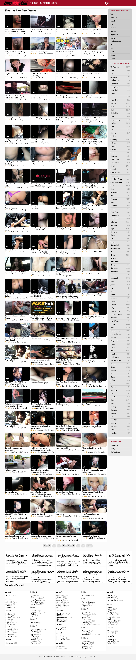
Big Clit (8, 623)
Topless (110, 619)
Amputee (120, 77)
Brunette (45, 120)
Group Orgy (61, 606)
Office (120, 380)
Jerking (59, 628)
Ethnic (120, 209)
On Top (85, 604)
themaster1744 (106, 252)
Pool (120, 417)
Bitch (120, 107)
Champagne (35, 597)
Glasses (59, 600)
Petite (84, 616)
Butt (120, 130)
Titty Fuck (111, 618)
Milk (58, 646)
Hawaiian (120, 252)
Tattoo (110, 609)
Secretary (85, 643)
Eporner (84, 56)
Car (28, 362)
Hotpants (60, 619)
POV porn (114, 449)
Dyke (33, 616)
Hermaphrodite (62, 618)
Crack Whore (120, 173)
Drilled (33, 614)
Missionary (86, 595)
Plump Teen (86, 621)
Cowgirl (120, 169)
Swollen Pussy (112, 600)
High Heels (114, 35)
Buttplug (8, 636)
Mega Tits (120, 341)
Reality (49, 34)
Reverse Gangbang (89, 635)
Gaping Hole (120, 245)
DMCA (64, 657)
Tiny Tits (110, 614)
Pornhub (7, 34)
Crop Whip (120, 176)
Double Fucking (37, 612)
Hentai (120, 255)
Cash (33, 595)
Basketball (120, 90)
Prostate (120, 426)
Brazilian (8, 629)
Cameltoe (9, 643)
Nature (120, 364)
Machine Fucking (120, 314)
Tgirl (109, 611)
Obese (120, 377)
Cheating (120, 140)
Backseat (8, 614)
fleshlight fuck (25, 144)
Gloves (58, 604)
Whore (110, 643)
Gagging (59, 595)
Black (120, 110)
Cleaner (120, 153)
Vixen (109, 633)
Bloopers (8, 624)
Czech (112, 55)
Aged (120, 74)
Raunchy (85, 631)
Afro (120, 70)
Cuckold (78, 56)
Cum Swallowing (120, 182)
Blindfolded (120, 113)
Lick (58, 636)
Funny (33, 643)
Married (120, 324)
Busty (7, 635)
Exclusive (54, 230)
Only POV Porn (16, 3)
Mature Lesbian (120, 334)
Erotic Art (35, 623)
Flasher (34, 638)
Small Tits (113, 18)
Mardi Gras (120, 321)
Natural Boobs (120, 361)
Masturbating (120, 331)
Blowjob (96, 34)
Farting (34, 631)
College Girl (35, 599)
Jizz (120, 288)
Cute (120, 189)
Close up (66, 516)
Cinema (120, 150)
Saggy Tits (86, 641)
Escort (112, 58)
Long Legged (120, 311)
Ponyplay (85, 623)
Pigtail (84, 618)
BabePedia (114, 445)
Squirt (78, 78)
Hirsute (120, 258)
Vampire (110, 631)
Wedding (110, 640)
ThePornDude (115, 452)
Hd (57, 616)
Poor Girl (120, 420)
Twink (64, 230)
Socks (109, 597)
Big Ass (64, 34)
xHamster (33, 54)
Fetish (74, 34)
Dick (120, 196)
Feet (32, 633)
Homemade (97, 56)
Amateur (13, 34)
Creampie (103, 98)
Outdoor (101, 406)
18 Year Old (120, 67)
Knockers (120, 298)
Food (33, 641)
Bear (120, 97)
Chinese (120, 143)
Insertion (120, 275)
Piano (120, 403)
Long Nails (60, 640)
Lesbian (54, 166)
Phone (120, 400)
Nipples (120, 370)
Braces (7, 628)
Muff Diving (120, 357)
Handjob (78, 98)
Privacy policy (80, 657)
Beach (7, 621)
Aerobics (8, 604)
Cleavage (120, 156)
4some (26, 320)
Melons (120, 344)
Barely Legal (120, 87)
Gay (98, 98)
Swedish (110, 599)
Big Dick (13, 166)
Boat (120, 117)
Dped (120, 202)
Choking (120, 146)
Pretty (112, 38)
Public (120, 430)
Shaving (85, 646)
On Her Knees (87, 602)
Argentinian (120, 84)
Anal (112, 52)
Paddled (85, 612)
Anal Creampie (115, 41)
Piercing (120, 407)
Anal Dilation (120, 80)
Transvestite (112, 621)
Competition (120, 163)
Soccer (109, 595)
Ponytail (120, 413)
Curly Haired (36, 604)
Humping (60, 621)
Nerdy (120, 367)
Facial (51, 54)
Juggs (120, 291)
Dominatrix (120, 199)
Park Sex (120, 397)
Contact (92, 657)
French (112, 21)
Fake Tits (120, 222)
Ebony (29, 34)
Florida (120, 235)
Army (7, 606)
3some (7, 595)
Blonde (69, 34)
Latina (49, 210)
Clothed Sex (120, 159)
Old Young (120, 390)
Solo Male (14, 144)
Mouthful (120, 354)
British (7, 631)
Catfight (120, 136)
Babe (18, 34)
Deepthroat (120, 192)
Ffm (32, 636)
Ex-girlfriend (120, 212)
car (106, 56)
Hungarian (120, 272)
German (48, 230)
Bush (120, 126)
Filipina (120, 229)
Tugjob (110, 623)
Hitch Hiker (120, 262)
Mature (120, 337)
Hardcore (49, 100)
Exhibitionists (120, 215)
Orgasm (85, 606)
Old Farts (120, 387)
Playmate (120, 410)
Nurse (120, 374)
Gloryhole (60, 602)
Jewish (58, 629)
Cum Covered (36, 600)
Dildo (112, 45)
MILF (74, 386)
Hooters (120, 265)
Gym (58, 607)
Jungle (120, 295)
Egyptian (120, 206)
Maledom (120, 318)
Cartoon (120, 133)
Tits (111, 14)
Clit (111, 24)
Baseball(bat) (10, 618)
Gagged (120, 242)
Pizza (84, 619)
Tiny (109, 612)
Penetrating (86, 614)
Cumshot (24, 34)
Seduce (84, 645)
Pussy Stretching (88, 624)
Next (89, 546)
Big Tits (120, 103)
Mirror (120, 351)
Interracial (120, 278)
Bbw (7, 619)
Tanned (110, 607)
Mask (120, 328)
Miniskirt (59, 648)
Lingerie (120, 304)
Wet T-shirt (111, 641)
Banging (8, 616)
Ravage (85, 633)
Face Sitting (35, 629)
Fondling (34, 640)
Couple (120, 166)
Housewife (120, 268)
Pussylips (120, 433)
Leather (120, 301)
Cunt (120, 186)
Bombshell (120, 123)
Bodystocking (120, 120)
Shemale (85, 648)
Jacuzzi (120, 285)
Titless (109, 616)
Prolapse (120, 423)
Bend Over (120, 100)
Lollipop (120, 308)
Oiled (120, 384)
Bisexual (113, 28)
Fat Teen (120, 225)
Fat (20, 78)
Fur (120, 239)
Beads (120, 93)
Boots (7, 626)
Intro (120, 281)
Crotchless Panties (120, 179)
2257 (71, 657)
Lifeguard (60, 638)
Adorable (8, 602)
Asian (38, 210)
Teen (78, 34)
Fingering (120, 232)
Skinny (78, 516)
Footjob (113, 31)
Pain (120, 394)
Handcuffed (60, 614)
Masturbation (25, 78)
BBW (18, 188)
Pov (111, 48)
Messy (120, 347)
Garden (59, 597)
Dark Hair (35, 611)
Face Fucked (120, 219)
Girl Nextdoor (120, 248)
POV (53, 34)
